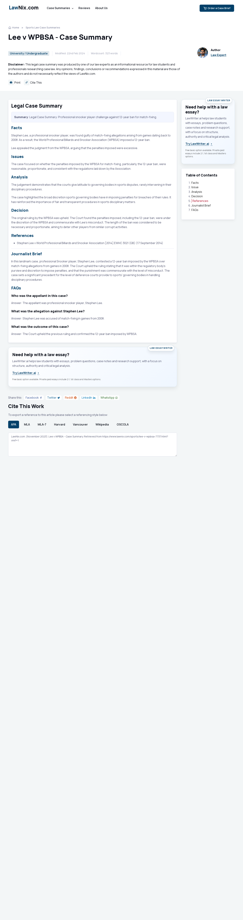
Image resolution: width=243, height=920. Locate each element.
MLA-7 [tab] (42, 424)
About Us (101, 8)
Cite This (36, 82)
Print (17, 82)
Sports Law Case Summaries (43, 27)
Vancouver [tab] (80, 424)
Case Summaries (58, 8)
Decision (197, 196)
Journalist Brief (201, 205)
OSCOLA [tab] (123, 424)
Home (15, 27)
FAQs (194, 210)
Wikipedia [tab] (102, 424)
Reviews (84, 8)
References (200, 201)
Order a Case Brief (219, 8)
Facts (195, 183)
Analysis (196, 192)
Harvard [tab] (59, 424)
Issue (195, 187)
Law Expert (218, 55)
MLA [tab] (27, 424)
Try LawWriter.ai (25, 373)
